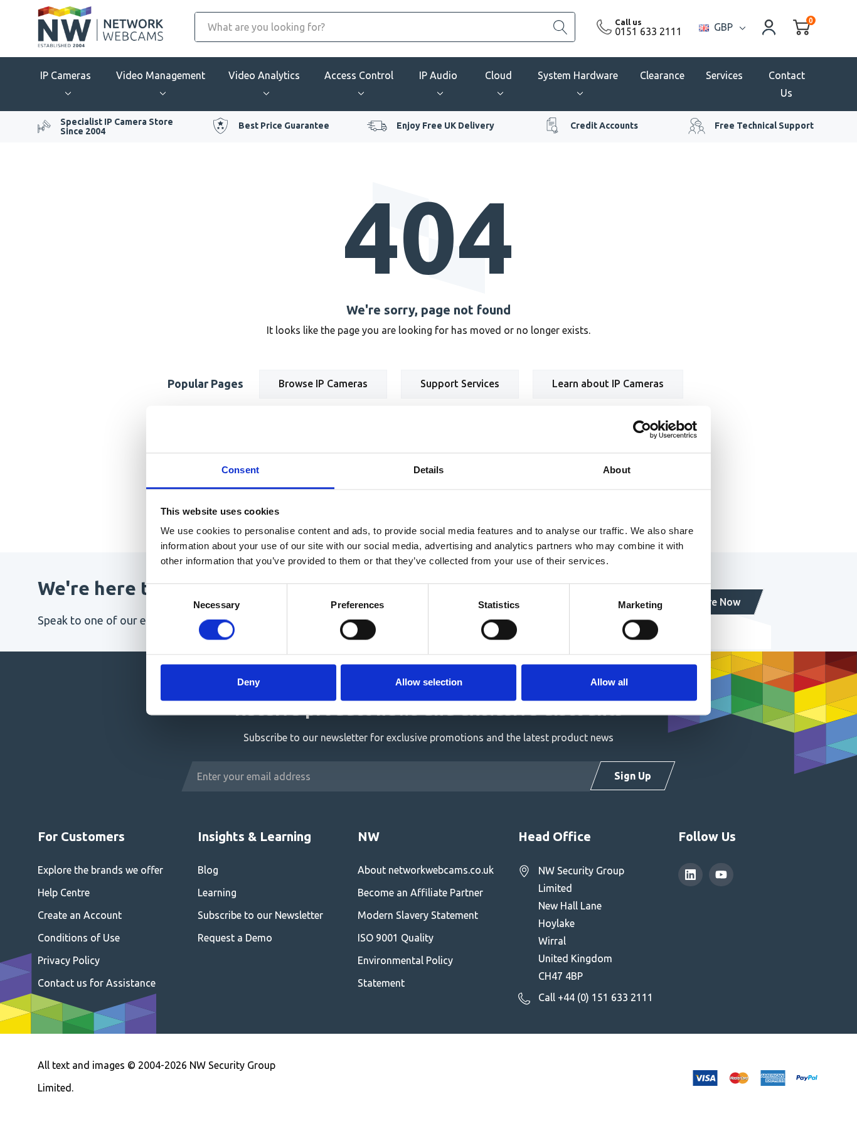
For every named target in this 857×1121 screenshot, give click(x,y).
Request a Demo (235, 937)
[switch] (358, 630)
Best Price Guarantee (283, 126)
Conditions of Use (79, 937)
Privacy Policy (69, 960)
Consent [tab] (240, 469)
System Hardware (578, 75)
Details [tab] (428, 469)
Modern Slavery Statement (418, 915)
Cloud (498, 75)
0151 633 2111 (648, 31)
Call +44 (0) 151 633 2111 (595, 997)
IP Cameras (65, 75)
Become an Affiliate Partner (420, 892)
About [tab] (617, 469)
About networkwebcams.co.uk (426, 870)
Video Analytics (264, 75)
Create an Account (80, 915)
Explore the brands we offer (100, 870)
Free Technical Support (764, 126)
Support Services (459, 383)
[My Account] (769, 27)
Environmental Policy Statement (405, 972)
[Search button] (560, 27)
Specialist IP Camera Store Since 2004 (116, 126)
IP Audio (438, 75)
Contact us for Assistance (97, 983)
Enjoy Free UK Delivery (445, 126)
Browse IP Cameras (323, 383)
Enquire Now (711, 602)
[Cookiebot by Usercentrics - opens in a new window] (642, 429)
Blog (208, 870)
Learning (217, 892)
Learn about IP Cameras (608, 383)
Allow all (609, 682)
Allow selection (428, 682)
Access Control (358, 75)
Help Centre (64, 892)
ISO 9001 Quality (396, 937)
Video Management (160, 75)
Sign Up (632, 775)
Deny (248, 682)
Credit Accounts (604, 126)
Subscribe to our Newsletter (260, 915)
